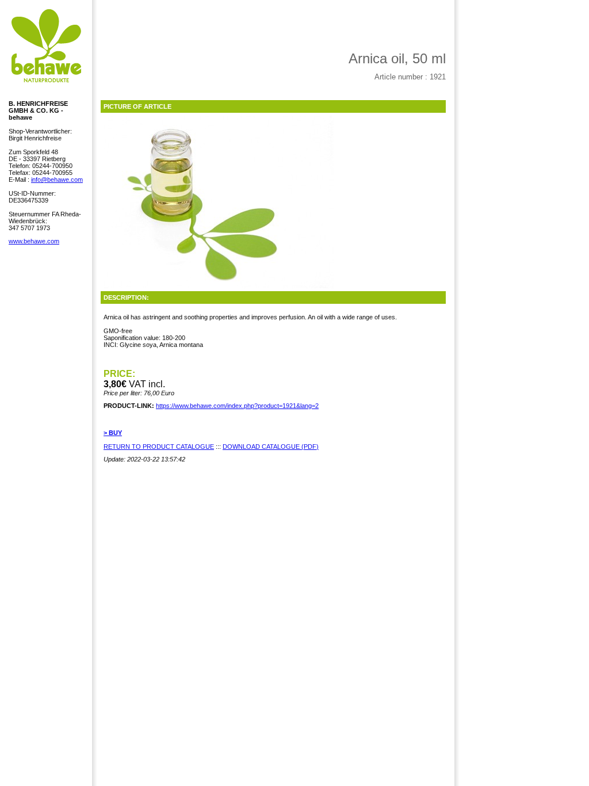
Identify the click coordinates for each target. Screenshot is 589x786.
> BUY (113, 432)
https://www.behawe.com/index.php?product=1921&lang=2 (237, 405)
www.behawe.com (34, 241)
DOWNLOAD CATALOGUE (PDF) (271, 446)
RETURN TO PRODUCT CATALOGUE (159, 446)
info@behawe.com (57, 179)
